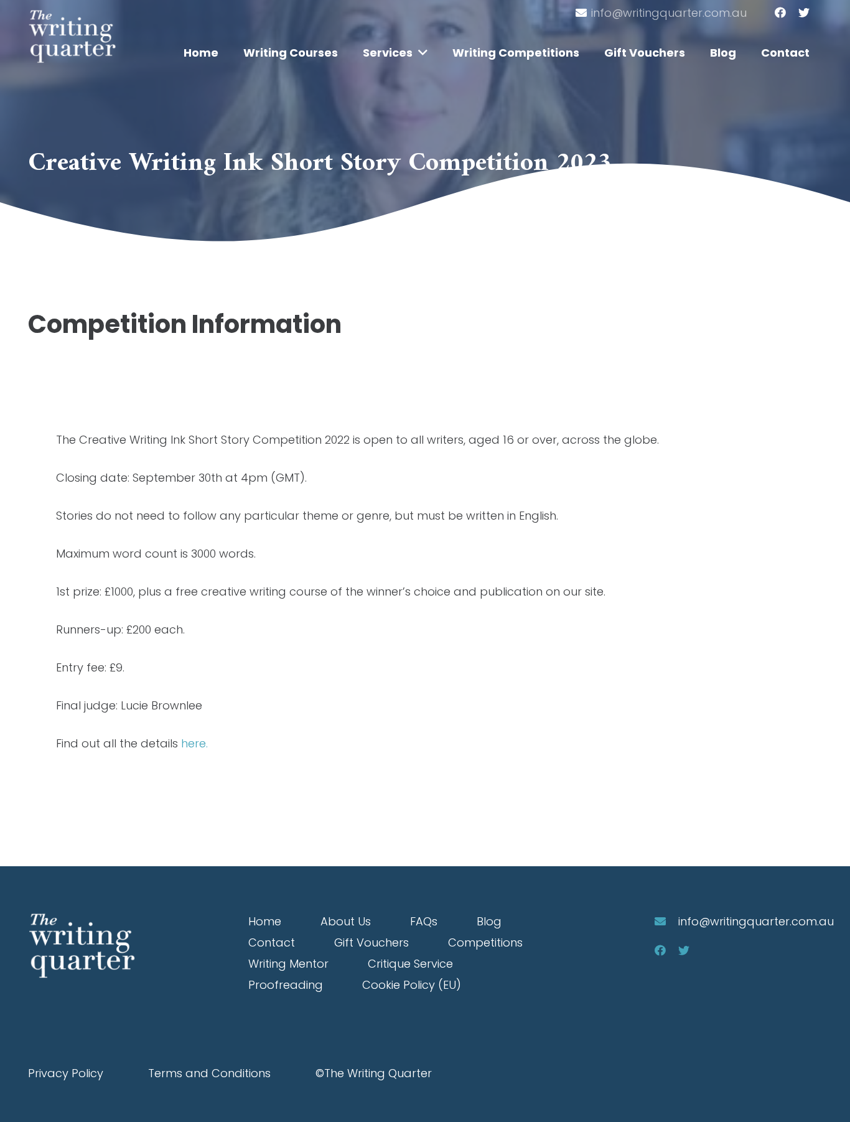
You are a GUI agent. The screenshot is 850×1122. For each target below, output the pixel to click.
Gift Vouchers (371, 942)
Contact (271, 942)
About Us (345, 921)
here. (194, 743)
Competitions (485, 942)
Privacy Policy (65, 1073)
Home (264, 921)
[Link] (72, 36)
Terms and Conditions (209, 1073)
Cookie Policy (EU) (411, 985)
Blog (489, 921)
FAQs (423, 921)
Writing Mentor (288, 963)
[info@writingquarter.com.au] (666, 921)
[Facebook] (780, 12)
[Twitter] (804, 12)
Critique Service (410, 963)
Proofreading (285, 985)
